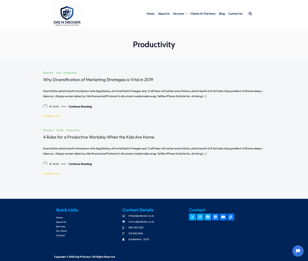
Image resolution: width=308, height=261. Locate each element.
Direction (48, 72)
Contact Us (235, 13)
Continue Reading (80, 106)
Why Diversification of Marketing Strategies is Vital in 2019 (98, 79)
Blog (222, 13)
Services (178, 13)
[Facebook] (207, 217)
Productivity (70, 72)
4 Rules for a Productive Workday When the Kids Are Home (98, 137)
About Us (164, 13)
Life (58, 72)
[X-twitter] (192, 217)
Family (60, 130)
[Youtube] (223, 217)
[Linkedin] (215, 217)
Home (151, 13)
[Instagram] (200, 217)
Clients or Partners (203, 13)
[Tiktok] (230, 217)
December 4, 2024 (51, 116)
